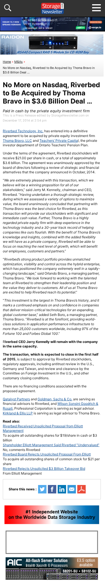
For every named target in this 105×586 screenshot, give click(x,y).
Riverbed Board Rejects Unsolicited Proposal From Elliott (47, 454)
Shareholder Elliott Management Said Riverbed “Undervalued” (51, 445)
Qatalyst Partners (16, 399)
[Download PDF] (81, 489)
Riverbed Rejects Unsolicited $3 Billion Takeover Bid (44, 468)
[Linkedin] (62, 489)
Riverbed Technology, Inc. (23, 131)
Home (7, 62)
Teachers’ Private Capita (58, 140)
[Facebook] (52, 489)
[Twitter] (42, 489)
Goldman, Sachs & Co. (55, 399)
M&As (18, 62)
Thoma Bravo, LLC (17, 140)
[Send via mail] (71, 489)
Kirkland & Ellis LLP (18, 413)
